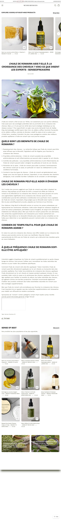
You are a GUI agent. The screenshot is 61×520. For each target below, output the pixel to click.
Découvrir (56, 328)
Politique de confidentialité (41, 485)
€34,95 (23, 363)
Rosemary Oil (12, 314)
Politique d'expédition (39, 491)
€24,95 (6, 395)
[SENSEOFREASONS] (30, 5)
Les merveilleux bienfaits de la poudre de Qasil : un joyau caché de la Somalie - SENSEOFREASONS (45, 444)
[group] (30, 36)
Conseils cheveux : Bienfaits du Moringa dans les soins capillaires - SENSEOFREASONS (15, 445)
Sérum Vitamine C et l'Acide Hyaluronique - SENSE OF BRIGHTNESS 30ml (28, 393)
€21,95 (49, 395)
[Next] (58, 33)
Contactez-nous (7, 491)
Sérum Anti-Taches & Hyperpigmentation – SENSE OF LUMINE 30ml (49, 362)
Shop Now (56, 13)
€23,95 (42, 53)
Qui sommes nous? (8, 485)
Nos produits (6, 488)
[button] (55, 5)
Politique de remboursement (41, 488)
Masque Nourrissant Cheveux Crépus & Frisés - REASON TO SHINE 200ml (9, 425)
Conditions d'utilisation (39, 493)
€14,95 (16, 53)
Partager (7, 318)
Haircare (6, 314)
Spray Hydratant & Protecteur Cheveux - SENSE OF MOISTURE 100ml (49, 393)
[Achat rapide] (24, 47)
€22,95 (23, 426)
